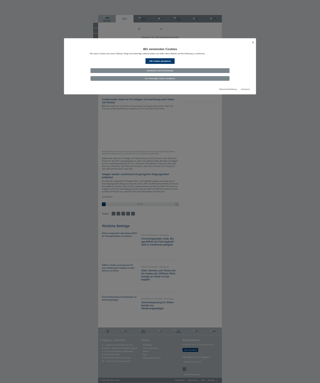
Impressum (245, 89)
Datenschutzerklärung (228, 89)
